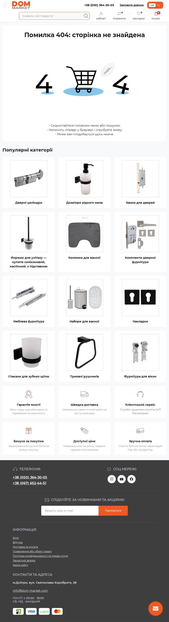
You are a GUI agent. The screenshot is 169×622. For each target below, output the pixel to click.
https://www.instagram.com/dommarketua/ (112, 479)
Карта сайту (20, 565)
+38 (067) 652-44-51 (29, 483)
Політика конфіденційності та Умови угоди (40, 555)
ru (158, 5)
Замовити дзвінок (132, 5)
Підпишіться (113, 510)
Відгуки (18, 542)
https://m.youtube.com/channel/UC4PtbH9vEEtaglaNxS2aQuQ (121, 479)
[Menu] (5, 5)
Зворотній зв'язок (24, 560)
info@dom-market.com (30, 591)
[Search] (86, 16)
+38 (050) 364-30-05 (30, 477)
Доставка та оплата (25, 546)
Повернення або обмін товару (32, 551)
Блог (16, 537)
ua (152, 5)
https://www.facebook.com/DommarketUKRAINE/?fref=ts (131, 479)
